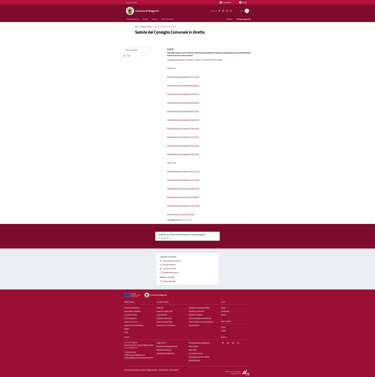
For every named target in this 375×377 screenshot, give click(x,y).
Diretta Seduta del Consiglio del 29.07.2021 (183, 111)
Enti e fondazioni (130, 318)
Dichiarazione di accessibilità (199, 356)
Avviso (223, 307)
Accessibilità (174, 369)
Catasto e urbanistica (164, 318)
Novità (145, 19)
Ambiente (160, 307)
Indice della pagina (131, 50)
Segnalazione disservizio (165, 353)
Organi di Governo (131, 321)
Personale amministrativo (133, 325)
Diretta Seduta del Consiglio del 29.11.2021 (183, 77)
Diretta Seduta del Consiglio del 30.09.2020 (183, 188)
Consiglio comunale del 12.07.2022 (180, 59)
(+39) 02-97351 (130, 352)
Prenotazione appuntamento (167, 346)
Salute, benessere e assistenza (200, 318)
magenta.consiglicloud (224, 52)
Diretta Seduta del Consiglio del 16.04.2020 (183, 205)
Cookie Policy (163, 369)
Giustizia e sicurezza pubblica (199, 307)
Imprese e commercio (196, 311)
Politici (126, 328)
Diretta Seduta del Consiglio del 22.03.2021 (183, 145)
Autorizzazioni (161, 314)
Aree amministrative (131, 307)
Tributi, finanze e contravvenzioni (201, 321)
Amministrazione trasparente (199, 342)
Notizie (223, 314)
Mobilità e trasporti (196, 314)
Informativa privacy (196, 353)
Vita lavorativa (194, 325)
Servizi (154, 19)
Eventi (223, 327)
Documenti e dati (130, 314)
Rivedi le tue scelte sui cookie (135, 369)
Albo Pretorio (193, 346)
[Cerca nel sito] (247, 11)
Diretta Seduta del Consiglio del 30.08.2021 (183, 102)
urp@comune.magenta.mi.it (134, 354)
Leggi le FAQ (160, 342)
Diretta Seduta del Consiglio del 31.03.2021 (183, 137)
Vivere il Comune (167, 19)
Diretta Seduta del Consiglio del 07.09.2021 (183, 94)
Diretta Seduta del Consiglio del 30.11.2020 (183, 171)
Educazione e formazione (165, 325)
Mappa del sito (152, 369)
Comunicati (225, 311)
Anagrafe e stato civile (164, 311)
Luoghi (223, 330)
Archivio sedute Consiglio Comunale (180, 214)
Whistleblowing (194, 360)
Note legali (192, 349)
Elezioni (229, 19)
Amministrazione (132, 19)
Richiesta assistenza (163, 349)
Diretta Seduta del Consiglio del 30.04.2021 (183, 128)
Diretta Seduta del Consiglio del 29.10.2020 (183, 180)
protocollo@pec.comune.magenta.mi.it (138, 357)
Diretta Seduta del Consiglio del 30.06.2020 (183, 197)
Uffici (126, 332)
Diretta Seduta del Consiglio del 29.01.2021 (183, 154)
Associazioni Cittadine (132, 311)
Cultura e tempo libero (164, 321)
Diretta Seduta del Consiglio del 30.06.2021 (183, 120)
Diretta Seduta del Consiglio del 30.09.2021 (183, 85)
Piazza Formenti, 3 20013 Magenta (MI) (138, 345)
